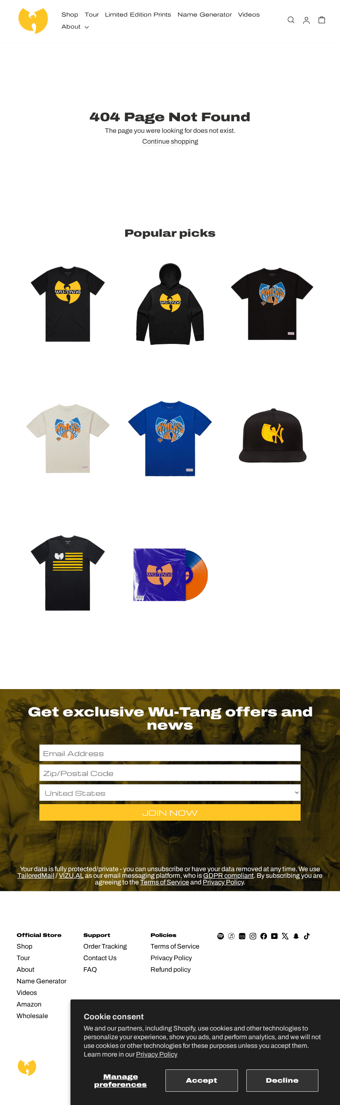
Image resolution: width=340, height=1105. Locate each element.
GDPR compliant (228, 875)
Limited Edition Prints (138, 15)
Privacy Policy (156, 1054)
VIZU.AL (71, 875)
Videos (249, 15)
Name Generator (204, 15)
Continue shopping (170, 141)
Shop (69, 15)
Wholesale (32, 1015)
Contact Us (100, 957)
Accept (201, 1080)
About (72, 27)
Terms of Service (164, 882)
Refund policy (171, 969)
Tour (92, 15)
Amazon (29, 1004)
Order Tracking (105, 946)
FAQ (90, 969)
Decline (282, 1080)
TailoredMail (35, 875)
